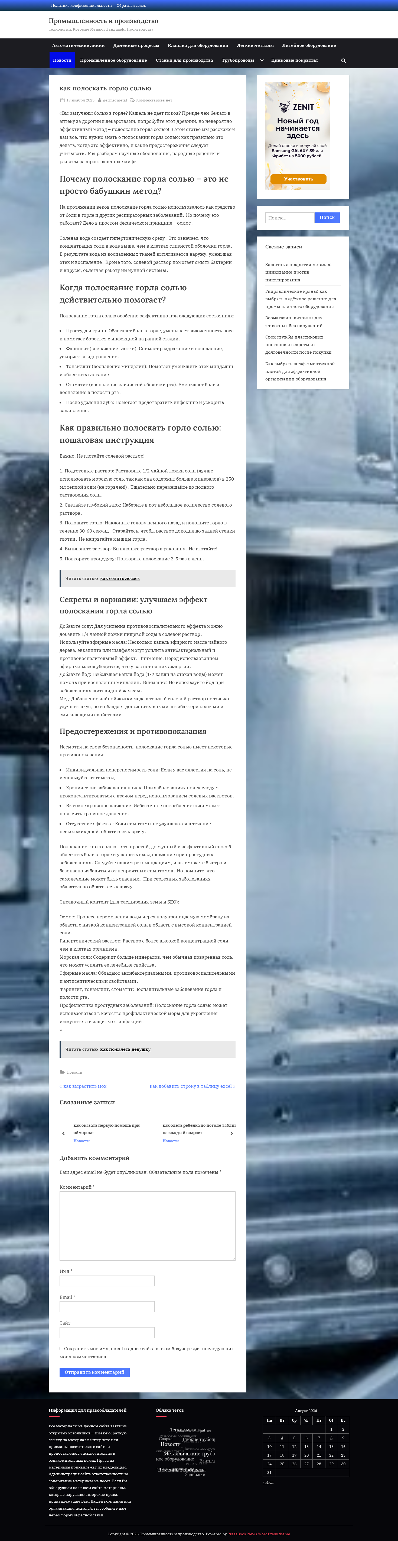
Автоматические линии (78, 45)
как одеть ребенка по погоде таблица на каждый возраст (197, 1128)
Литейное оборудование (309, 45)
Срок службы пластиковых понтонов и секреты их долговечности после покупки (298, 344)
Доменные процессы (136, 45)
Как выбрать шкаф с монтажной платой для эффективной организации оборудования (300, 371)
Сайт (65, 1323)
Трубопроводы (238, 60)
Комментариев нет (154, 100)
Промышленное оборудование (113, 60)
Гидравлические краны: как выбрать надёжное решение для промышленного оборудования (300, 298)
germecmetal (115, 100)
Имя (66, 1271)
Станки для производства (184, 60)
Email (67, 1297)
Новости (62, 60)
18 (282, 1455)
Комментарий (77, 1187)
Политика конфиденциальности (81, 5)
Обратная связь (131, 5)
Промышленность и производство (103, 21)
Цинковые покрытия (294, 60)
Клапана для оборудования (198, 45)
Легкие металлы (255, 45)
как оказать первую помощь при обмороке (103, 1128)
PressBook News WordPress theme (258, 1534)
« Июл (268, 1482)
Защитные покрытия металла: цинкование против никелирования (298, 271)
